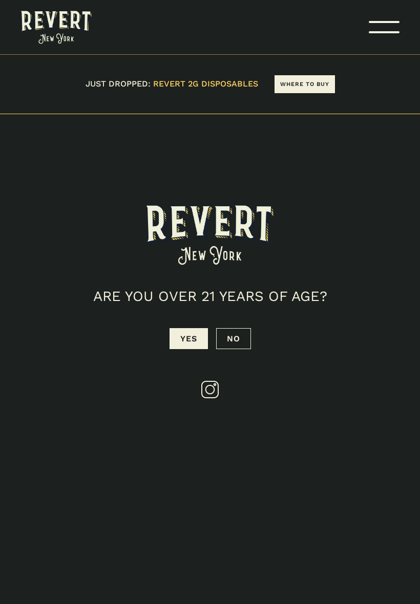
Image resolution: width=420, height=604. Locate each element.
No (233, 338)
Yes (188, 338)
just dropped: (172, 84)
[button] (384, 27)
